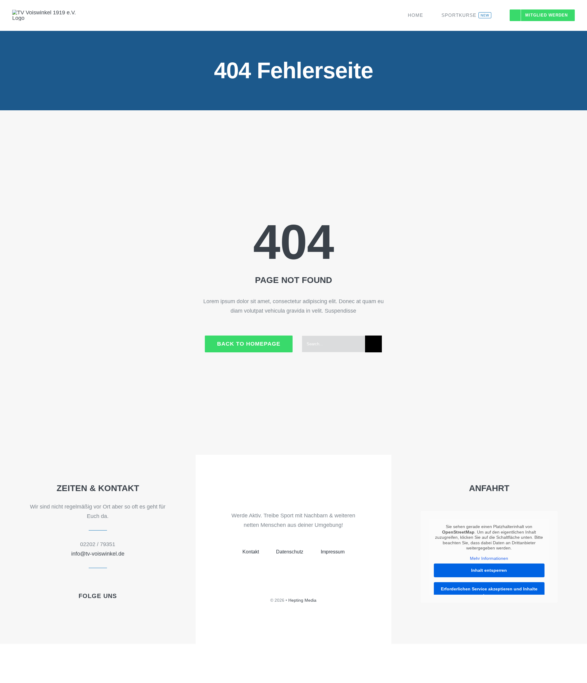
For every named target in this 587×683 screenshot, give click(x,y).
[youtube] (103, 612)
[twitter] (92, 612)
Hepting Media (302, 600)
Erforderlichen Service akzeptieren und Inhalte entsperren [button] (489, 592)
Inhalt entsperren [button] (489, 570)
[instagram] (113, 612)
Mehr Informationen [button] (489, 558)
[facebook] (82, 612)
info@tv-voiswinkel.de (97, 554)
